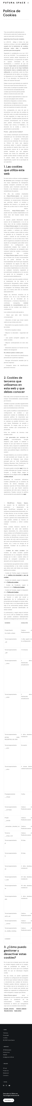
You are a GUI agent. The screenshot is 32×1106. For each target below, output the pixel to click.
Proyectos (6, 1070)
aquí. (25, 494)
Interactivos (6, 1052)
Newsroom (6, 1073)
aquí (21, 468)
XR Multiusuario (7, 1050)
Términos (5, 1033)
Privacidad (6, 1035)
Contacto (5, 1075)
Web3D (5, 1055)
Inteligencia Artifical (8, 1057)
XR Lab (5, 1068)
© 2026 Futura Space (9, 1040)
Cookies (5, 1038)
